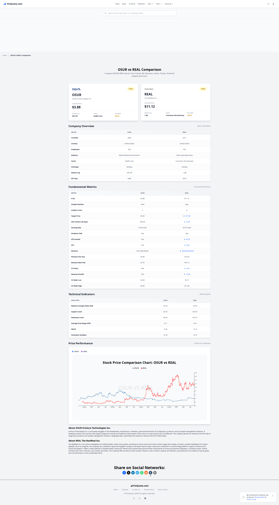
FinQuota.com (141, 485)
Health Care (98, 116)
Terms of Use (162, 490)
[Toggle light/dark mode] (268, 4)
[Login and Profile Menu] (273, 4)
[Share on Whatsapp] (142, 472)
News (124, 4)
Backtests (141, 4)
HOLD (117, 116)
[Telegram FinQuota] (145, 498)
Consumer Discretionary (175, 115)
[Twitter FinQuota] (139, 498)
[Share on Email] (155, 472)
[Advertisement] (139, 35)
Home (117, 4)
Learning (168, 4)
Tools (149, 4)
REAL (148, 94)
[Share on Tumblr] (150, 472)
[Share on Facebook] (124, 472)
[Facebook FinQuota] (134, 498)
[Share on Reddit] (146, 472)
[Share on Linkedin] (133, 472)
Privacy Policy (149, 490)
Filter (158, 4)
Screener (132, 4)
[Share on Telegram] (137, 472)
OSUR (76, 95)
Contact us (136, 490)
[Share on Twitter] (128, 472)
